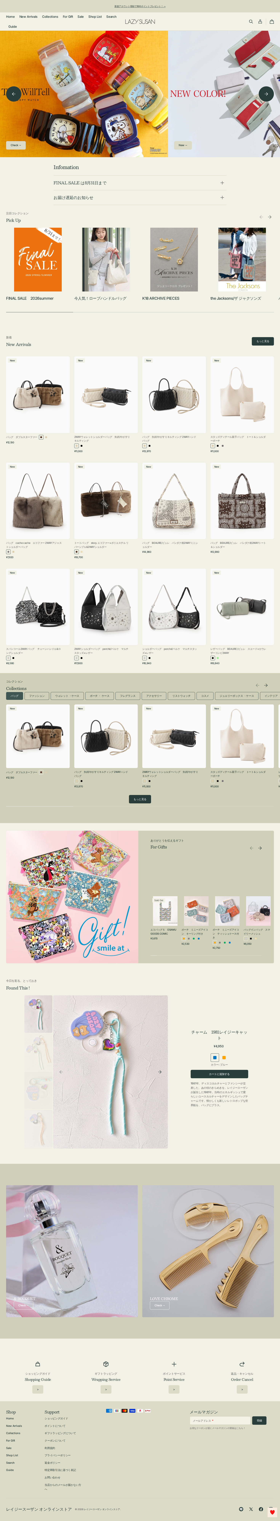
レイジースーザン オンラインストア (102, 1509)
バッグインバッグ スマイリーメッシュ (257, 931)
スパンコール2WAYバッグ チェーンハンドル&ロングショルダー (33, 650)
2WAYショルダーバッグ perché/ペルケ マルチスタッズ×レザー (101, 650)
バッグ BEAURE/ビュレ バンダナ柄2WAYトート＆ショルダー (238, 544)
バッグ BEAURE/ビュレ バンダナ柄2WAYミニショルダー (170, 544)
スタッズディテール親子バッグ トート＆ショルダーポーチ (238, 438)
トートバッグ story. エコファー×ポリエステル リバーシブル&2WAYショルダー (101, 544)
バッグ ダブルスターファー (21, 437)
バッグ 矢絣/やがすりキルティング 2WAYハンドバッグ (169, 438)
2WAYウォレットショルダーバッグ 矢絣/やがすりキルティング (102, 438)
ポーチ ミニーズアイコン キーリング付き (195, 931)
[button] (251, 21)
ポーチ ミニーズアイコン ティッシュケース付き (226, 933)
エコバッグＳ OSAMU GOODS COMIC (163, 931)
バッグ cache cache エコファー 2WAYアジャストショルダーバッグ (34, 544)
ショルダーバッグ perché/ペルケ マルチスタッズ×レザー (169, 650)
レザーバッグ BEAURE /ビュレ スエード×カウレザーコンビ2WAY (238, 650)
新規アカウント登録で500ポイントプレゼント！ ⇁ (140, 6)
